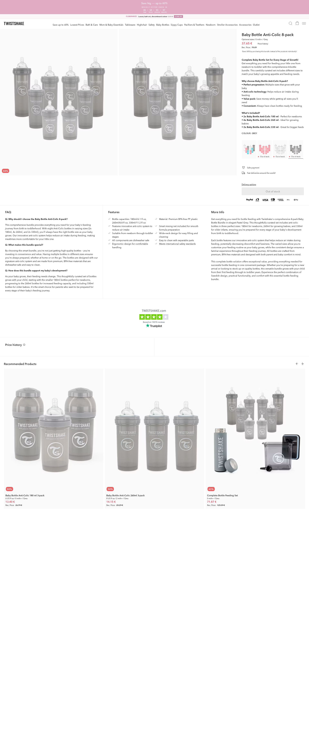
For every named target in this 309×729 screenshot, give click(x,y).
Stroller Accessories (227, 24)
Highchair (142, 24)
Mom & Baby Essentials (111, 24)
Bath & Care (92, 24)
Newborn (210, 24)
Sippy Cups (177, 24)
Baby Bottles (162, 24)
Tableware (130, 24)
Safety (152, 24)
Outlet (256, 24)
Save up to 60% (61, 24)
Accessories (245, 24)
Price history (13, 344)
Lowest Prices (77, 24)
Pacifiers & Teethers (194, 24)
